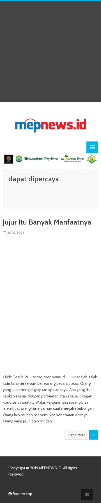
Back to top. (22, 493)
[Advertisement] (50, 51)
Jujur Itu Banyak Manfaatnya (47, 222)
